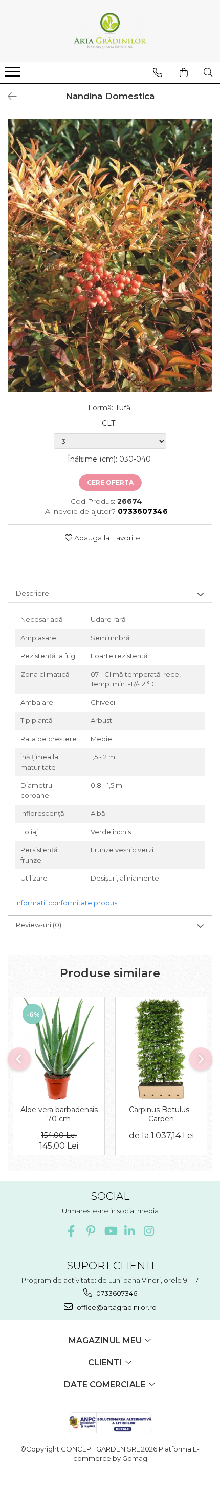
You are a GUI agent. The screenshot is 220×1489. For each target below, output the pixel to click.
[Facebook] (71, 1231)
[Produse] (14, 75)
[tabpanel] (110, 255)
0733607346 (116, 1293)
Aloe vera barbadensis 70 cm (59, 1114)
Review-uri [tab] (38, 925)
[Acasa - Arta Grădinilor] (110, 31)
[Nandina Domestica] (110, 255)
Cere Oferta (110, 482)
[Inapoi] (7, 96)
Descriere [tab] (32, 593)
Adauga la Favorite (106, 537)
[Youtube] (110, 1231)
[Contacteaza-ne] (157, 72)
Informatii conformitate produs (66, 903)
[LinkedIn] (130, 1231)
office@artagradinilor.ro (116, 1307)
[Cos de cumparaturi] (183, 72)
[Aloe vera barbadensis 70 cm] (59, 1048)
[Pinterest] (91, 1231)
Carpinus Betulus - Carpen (161, 1114)
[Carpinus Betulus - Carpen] (161, 1048)
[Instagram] (149, 1231)
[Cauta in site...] (208, 72)
